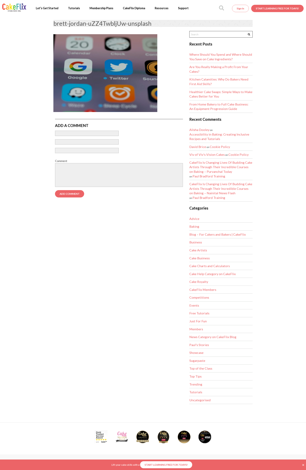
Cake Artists (198, 250)
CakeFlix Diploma (134, 8)
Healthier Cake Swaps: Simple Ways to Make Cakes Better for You (220, 94)
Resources (161, 8)
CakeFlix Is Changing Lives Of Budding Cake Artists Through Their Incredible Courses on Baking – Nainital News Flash (220, 188)
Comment (61, 161)
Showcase (196, 352)
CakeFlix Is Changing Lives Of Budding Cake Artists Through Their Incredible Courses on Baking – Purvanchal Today (220, 167)
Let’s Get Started (47, 8)
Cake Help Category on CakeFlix (212, 274)
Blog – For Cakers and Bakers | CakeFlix (217, 234)
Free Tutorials (199, 313)
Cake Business (199, 258)
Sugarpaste (197, 360)
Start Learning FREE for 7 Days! (277, 8)
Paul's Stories (199, 345)
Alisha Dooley (199, 130)
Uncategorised (200, 400)
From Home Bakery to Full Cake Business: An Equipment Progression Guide (218, 106)
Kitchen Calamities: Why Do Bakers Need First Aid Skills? (218, 81)
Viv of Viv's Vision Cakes (207, 154)
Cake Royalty (198, 282)
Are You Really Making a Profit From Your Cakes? (218, 69)
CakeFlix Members (202, 289)
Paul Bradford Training (209, 176)
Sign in (240, 8)
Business (195, 242)
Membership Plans (101, 8)
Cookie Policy (220, 147)
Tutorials (74, 8)
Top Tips (195, 376)
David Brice (197, 147)
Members (196, 329)
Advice (194, 219)
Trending (195, 384)
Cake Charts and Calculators (209, 266)
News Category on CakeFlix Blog (212, 337)
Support (183, 8)
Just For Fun (198, 321)
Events (194, 305)
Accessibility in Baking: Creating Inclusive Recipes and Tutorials (219, 136)
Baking (194, 226)
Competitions (199, 297)
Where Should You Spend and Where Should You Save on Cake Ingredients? (220, 57)
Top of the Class (200, 368)
